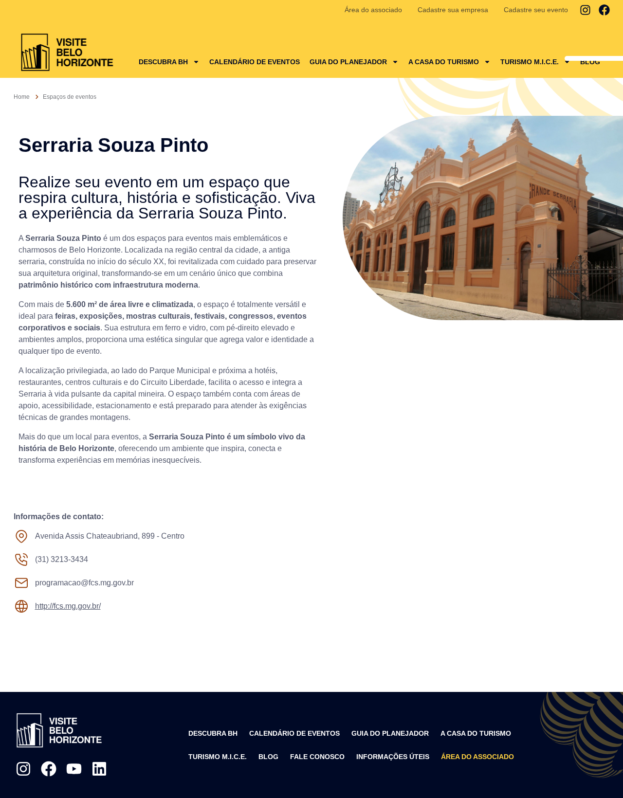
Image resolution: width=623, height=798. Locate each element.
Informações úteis (392, 757)
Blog (590, 62)
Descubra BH (163, 62)
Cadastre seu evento (536, 10)
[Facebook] (604, 10)
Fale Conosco (317, 757)
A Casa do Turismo (443, 62)
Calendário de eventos (294, 733)
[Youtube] (74, 769)
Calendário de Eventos (254, 62)
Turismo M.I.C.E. (529, 62)
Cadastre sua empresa (453, 10)
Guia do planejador (348, 62)
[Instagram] (585, 10)
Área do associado (373, 10)
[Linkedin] (99, 769)
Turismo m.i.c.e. (217, 757)
